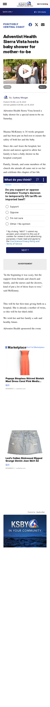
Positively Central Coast (14, 25)
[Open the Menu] (4, 4)
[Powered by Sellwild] (40, 512)
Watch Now (42, 4)
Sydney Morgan (20, 97)
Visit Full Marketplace (35, 347)
